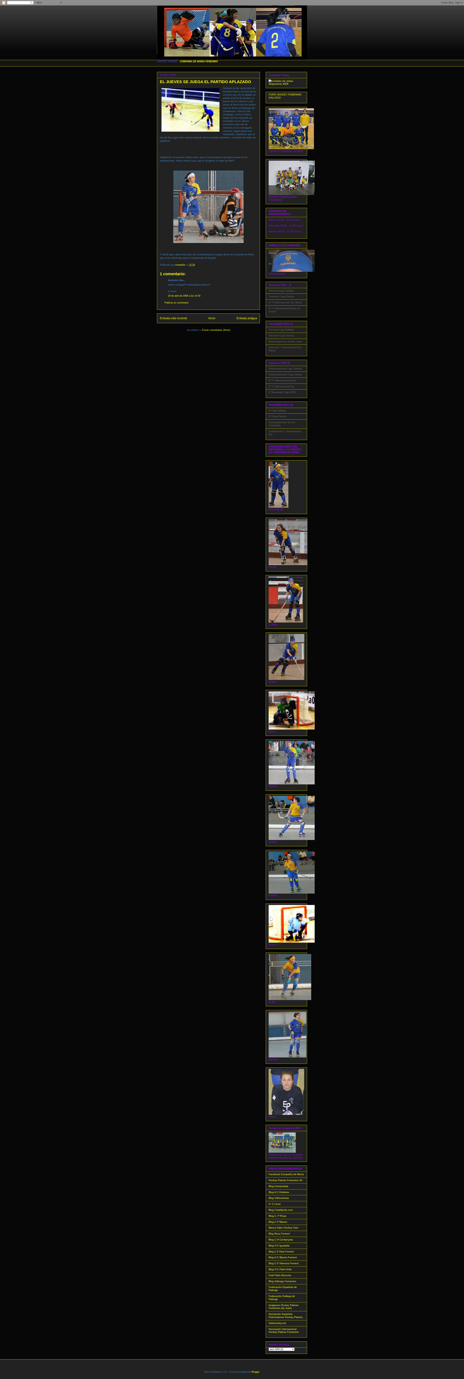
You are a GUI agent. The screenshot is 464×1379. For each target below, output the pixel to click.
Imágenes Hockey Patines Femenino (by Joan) (284, 1307)
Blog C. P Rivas (277, 1215)
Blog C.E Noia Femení (281, 1251)
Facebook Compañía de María (286, 1174)
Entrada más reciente (173, 318)
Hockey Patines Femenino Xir (286, 1180)
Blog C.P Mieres (278, 1221)
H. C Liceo (275, 1203)
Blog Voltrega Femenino (282, 1281)
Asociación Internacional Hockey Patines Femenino (284, 1331)
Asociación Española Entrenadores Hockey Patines (286, 1316)
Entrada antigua (247, 318)
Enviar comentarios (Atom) (216, 330)
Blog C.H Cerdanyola (281, 1239)
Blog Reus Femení (279, 1233)
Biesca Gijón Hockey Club (283, 1227)
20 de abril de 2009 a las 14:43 (184, 295)
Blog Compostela (278, 1186)
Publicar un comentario (176, 302)
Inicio (211, 318)
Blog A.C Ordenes (279, 1192)
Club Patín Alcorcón (280, 1275)
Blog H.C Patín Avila (280, 1269)
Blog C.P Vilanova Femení (284, 1263)
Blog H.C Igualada (279, 1245)
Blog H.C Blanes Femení (283, 1257)
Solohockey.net (277, 1323)
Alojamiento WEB (278, 83)
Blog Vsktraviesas (279, 1197)
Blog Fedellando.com (281, 1209)
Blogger (255, 1371)
